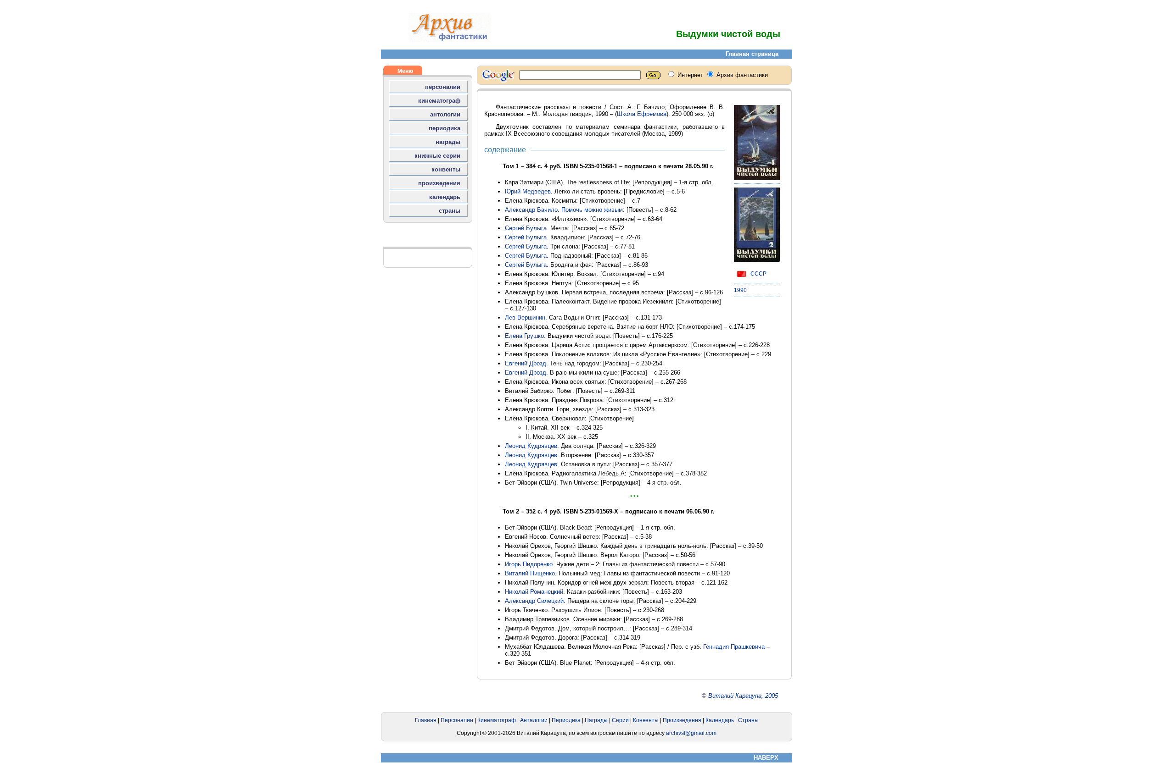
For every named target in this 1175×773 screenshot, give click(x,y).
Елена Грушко (524, 335)
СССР (758, 274)
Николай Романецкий (534, 591)
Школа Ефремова (641, 113)
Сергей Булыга (526, 228)
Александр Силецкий (534, 600)
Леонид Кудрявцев (531, 445)
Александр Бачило (531, 209)
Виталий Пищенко (530, 573)
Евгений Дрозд (525, 363)
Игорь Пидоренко (529, 564)
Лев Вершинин (525, 317)
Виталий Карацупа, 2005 (743, 695)
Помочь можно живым (592, 209)
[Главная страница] (449, 40)
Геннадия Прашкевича (734, 646)
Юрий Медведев (528, 191)
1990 (740, 290)
